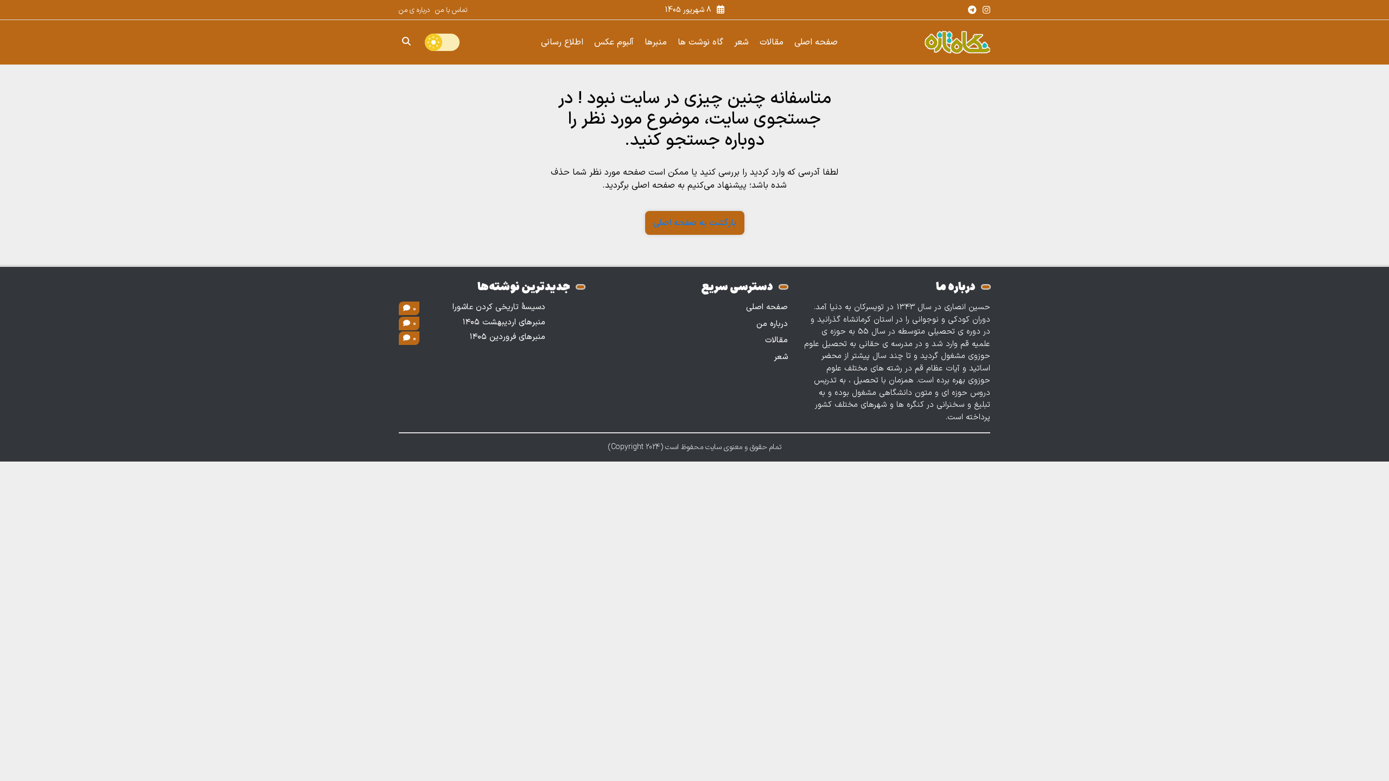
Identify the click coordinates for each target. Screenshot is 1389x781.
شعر (741, 42)
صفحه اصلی (816, 42)
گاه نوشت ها (700, 42)
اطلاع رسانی (562, 42)
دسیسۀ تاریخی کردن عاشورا (499, 307)
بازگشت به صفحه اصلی (694, 222)
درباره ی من (414, 10)
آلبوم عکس (614, 42)
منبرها (656, 42)
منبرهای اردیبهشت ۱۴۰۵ (504, 323)
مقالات (771, 42)
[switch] (442, 42)
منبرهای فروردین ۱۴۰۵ (507, 337)
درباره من (772, 324)
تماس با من (451, 10)
